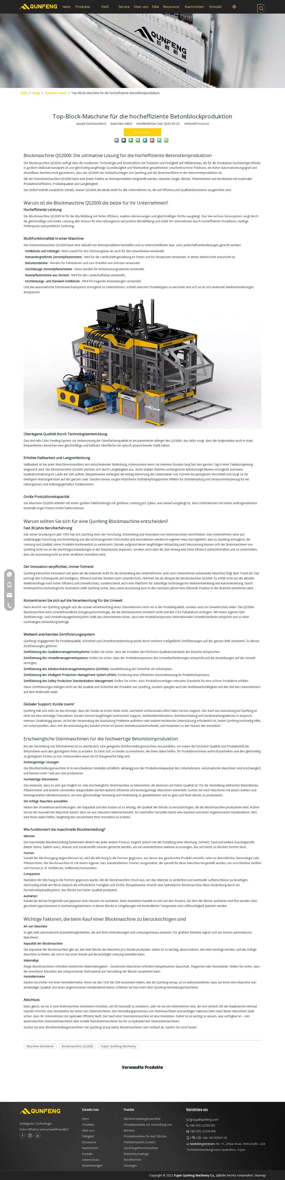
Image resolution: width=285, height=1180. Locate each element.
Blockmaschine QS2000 (77, 1046)
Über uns (88, 1130)
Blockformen (132, 1160)
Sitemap (260, 1175)
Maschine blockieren (40, 1046)
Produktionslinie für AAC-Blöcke (145, 1136)
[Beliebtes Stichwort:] (261, 8)
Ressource (89, 1142)
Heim (85, 1119)
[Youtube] (38, 1135)
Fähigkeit (88, 1136)
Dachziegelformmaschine (141, 1148)
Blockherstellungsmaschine (142, 1119)
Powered (203, 124)
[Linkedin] (30, 1135)
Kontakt (87, 1154)
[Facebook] (22, 1135)
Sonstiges (130, 1165)
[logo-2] (48, 1111)
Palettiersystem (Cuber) (139, 1142)
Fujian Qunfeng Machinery (118, 1046)
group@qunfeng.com (204, 1120)
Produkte (88, 1125)
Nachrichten (90, 1148)
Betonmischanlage (136, 1154)
